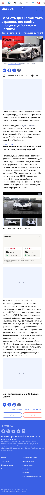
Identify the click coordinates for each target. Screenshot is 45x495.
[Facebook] (3, 431)
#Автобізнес (17, 409)
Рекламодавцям (28, 461)
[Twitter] (8, 431)
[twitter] (14, 70)
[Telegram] (18, 431)
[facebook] (9, 70)
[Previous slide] (5, 205)
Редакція (25, 469)
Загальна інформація (29, 457)
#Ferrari (6, 409)
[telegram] (4, 70)
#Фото (28, 409)
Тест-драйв (5, 461)
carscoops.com (14, 64)
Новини (3, 457)
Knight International (29, 126)
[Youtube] (13, 431)
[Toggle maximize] (39, 194)
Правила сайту (27, 465)
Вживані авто (6, 469)
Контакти (25, 473)
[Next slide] (39, 205)
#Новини (37, 409)
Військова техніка (7, 465)
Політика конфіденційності (31, 476)
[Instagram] (23, 431)
